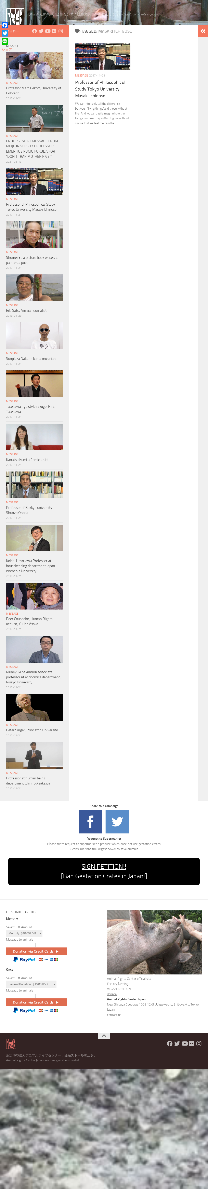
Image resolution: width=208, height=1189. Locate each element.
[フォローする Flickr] (54, 31)
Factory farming (117, 984)
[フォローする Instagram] (60, 31)
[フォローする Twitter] (41, 31)
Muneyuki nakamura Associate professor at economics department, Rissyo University (33, 677)
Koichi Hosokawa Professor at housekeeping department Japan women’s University (30, 566)
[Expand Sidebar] (203, 31)
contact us (114, 1015)
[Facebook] (7, 25)
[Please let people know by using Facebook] (91, 833)
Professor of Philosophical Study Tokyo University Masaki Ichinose (100, 89)
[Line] (7, 41)
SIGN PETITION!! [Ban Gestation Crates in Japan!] (104, 871)
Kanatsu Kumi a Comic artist (27, 459)
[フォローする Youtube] (47, 31)
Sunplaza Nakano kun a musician (31, 358)
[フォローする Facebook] (34, 31)
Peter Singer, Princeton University (32, 730)
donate (112, 994)
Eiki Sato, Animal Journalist (26, 310)
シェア (7, 49)
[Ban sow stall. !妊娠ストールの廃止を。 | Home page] (15, 17)
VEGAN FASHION (119, 989)
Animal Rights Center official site (129, 979)
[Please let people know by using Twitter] (117, 833)
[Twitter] (7, 33)
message (81, 75)
